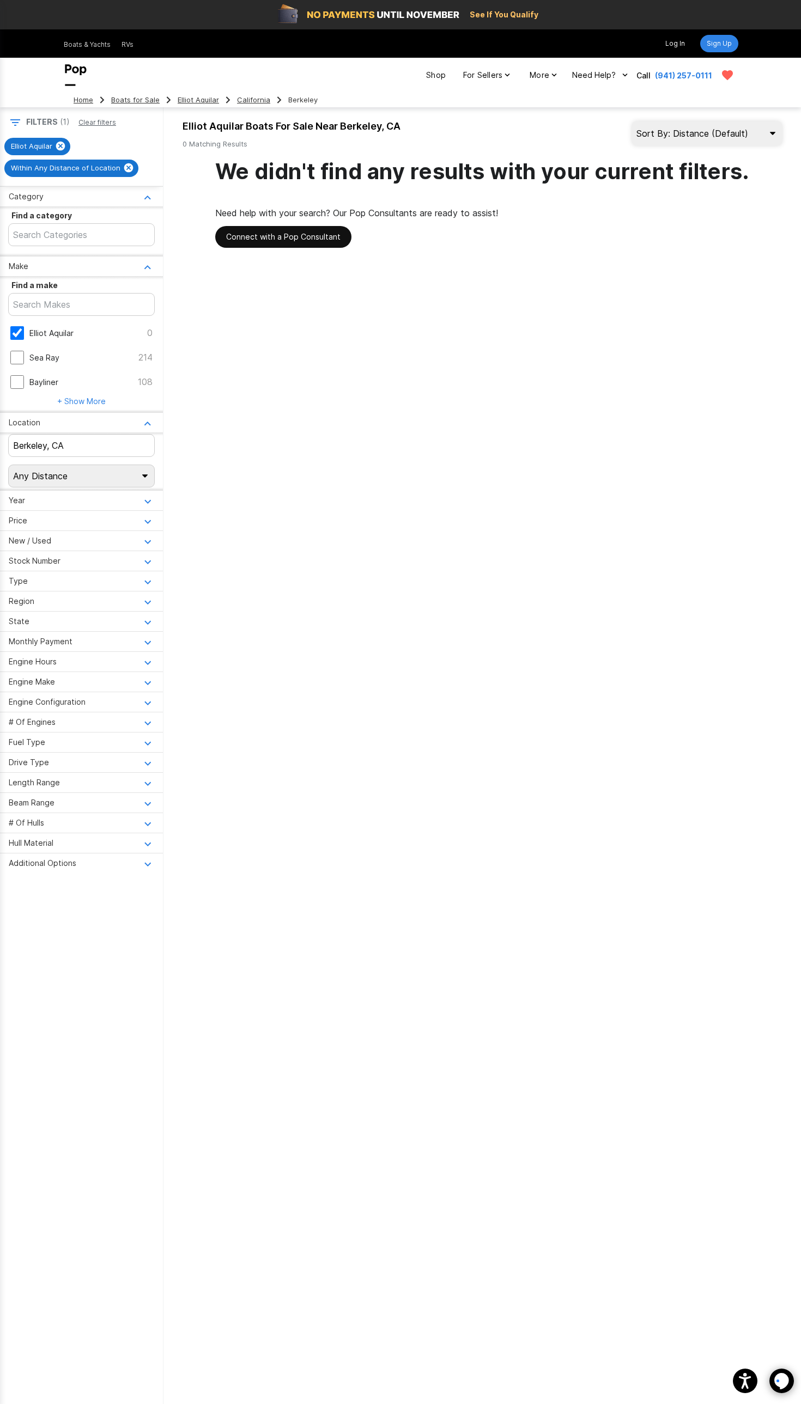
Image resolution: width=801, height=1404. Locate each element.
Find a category (41, 215)
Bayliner (43, 382)
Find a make (34, 285)
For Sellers (482, 75)
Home (83, 99)
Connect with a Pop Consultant (283, 236)
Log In (675, 43)
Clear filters (97, 122)
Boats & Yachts (87, 44)
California (253, 99)
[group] (37, 146)
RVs (128, 44)
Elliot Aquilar (198, 99)
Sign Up (719, 43)
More (539, 75)
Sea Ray (44, 357)
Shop (436, 75)
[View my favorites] (727, 75)
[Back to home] (75, 75)
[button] (745, 1381)
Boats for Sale (135, 99)
